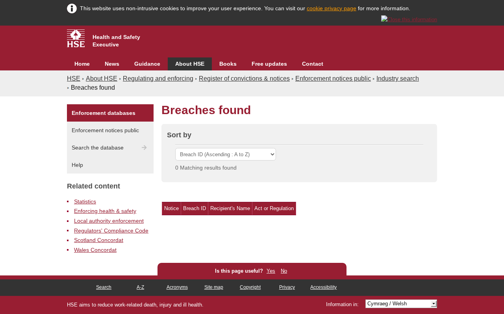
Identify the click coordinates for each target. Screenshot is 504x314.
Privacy (287, 287)
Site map (213, 287)
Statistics (85, 201)
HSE (73, 78)
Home (82, 64)
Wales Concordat (95, 250)
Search (103, 287)
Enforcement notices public (333, 78)
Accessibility (323, 287)
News (112, 64)
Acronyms (177, 287)
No (284, 271)
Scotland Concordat (98, 240)
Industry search (397, 78)
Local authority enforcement (109, 221)
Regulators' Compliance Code (111, 230)
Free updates (269, 64)
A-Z (140, 287)
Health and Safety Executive (116, 41)
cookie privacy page (331, 8)
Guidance (147, 64)
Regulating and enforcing (158, 78)
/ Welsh (387, 304)
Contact (312, 64)
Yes (271, 271)
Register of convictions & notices (244, 78)
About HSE (189, 64)
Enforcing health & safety (105, 211)
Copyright (250, 287)
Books (228, 64)
